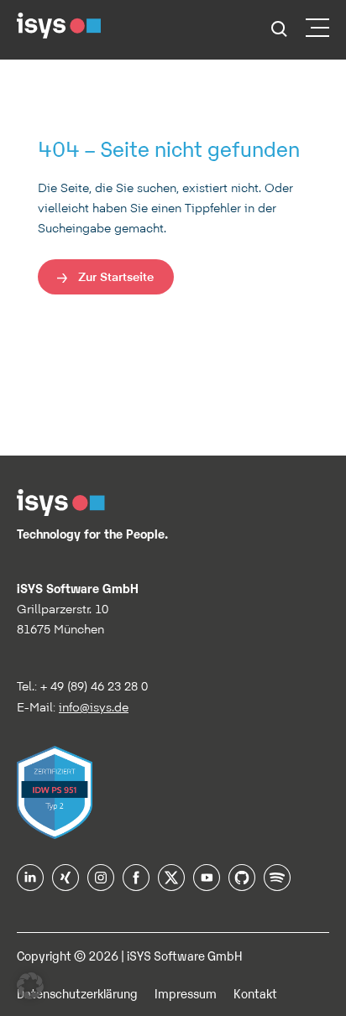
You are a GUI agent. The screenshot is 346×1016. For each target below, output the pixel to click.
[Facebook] (136, 885)
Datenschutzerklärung (77, 993)
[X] (171, 885)
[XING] (65, 885)
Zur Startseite (116, 276)
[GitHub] (241, 885)
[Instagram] (100, 885)
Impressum (186, 993)
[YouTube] (206, 885)
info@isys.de (93, 707)
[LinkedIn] (30, 885)
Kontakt (255, 993)
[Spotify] (277, 885)
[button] (30, 986)
